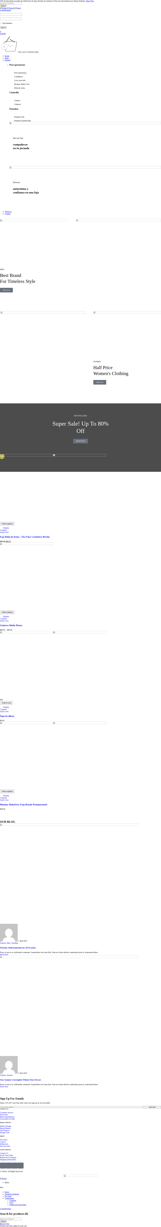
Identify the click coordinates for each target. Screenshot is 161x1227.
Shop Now (90, 1)
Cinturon (17, 104)
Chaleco (17, 100)
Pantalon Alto (19, 117)
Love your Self (19, 80)
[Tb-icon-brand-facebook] (3, 1166)
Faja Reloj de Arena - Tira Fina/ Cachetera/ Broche (25, 537)
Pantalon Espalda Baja (22, 121)
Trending (14, 943)
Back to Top (4, 1224)
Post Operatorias (20, 73)
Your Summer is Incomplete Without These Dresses (20, 1080)
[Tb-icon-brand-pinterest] (21, 1166)
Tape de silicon (7, 716)
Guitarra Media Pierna (11, 625)
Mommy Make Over (21, 84)
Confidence (18, 77)
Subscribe (152, 1107)
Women (10, 1075)
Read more (4, 954)
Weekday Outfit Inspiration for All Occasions (18, 948)
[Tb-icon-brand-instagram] (15, 1166)
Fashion (3, 943)
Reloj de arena (19, 88)
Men (8, 943)
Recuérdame (7, 23)
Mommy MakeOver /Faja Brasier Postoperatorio (23, 804)
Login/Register (5, 10)
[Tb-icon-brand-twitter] (9, 1166)
